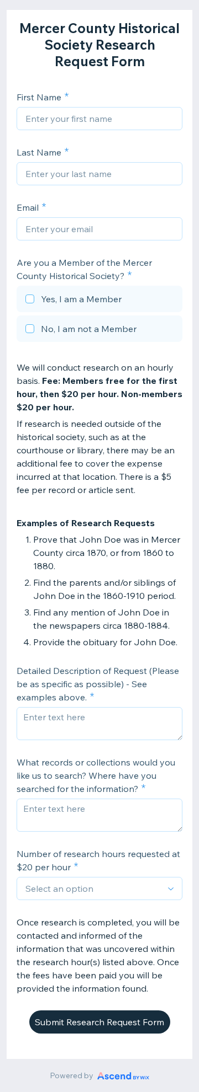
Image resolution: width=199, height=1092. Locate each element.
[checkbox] (99, 300)
